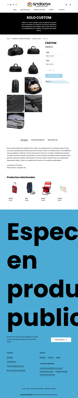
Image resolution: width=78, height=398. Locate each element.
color (47, 60)
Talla (47, 52)
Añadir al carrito (54, 76)
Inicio (8, 38)
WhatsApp (10, 357)
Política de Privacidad (36, 388)
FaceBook (50, 357)
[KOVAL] (47, 188)
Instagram (43, 357)
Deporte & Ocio (36, 38)
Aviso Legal (25, 388)
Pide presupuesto (60, 339)
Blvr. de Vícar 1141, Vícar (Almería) (16, 370)
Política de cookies (50, 388)
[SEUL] (31, 188)
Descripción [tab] (24, 140)
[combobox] (52, 56)
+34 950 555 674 (11, 361)
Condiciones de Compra (46, 371)
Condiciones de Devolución (47, 374)
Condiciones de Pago (61, 371)
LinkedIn (58, 357)
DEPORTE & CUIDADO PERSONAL (21, 38)
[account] (66, 4)
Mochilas (67, 82)
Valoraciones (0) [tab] (52, 140)
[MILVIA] (14, 188)
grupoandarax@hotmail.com (15, 366)
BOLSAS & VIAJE (55, 81)
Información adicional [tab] (37, 140)
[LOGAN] (63, 188)
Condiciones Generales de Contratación (51, 368)
